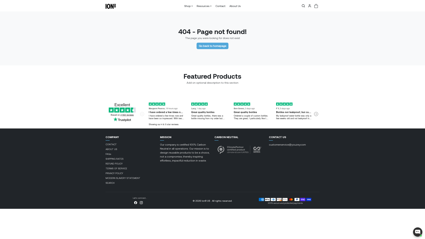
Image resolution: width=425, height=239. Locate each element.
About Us (235, 5)
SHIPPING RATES (115, 158)
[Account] (309, 5)
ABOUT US (111, 149)
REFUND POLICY (114, 163)
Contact (220, 5)
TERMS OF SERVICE (116, 168)
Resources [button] (203, 5)
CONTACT (111, 144)
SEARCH (110, 182)
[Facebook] (135, 202)
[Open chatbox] (417, 232)
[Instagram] (141, 202)
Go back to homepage (212, 45)
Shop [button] (187, 5)
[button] (303, 5)
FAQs (108, 154)
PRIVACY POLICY (114, 173)
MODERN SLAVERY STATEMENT (123, 178)
